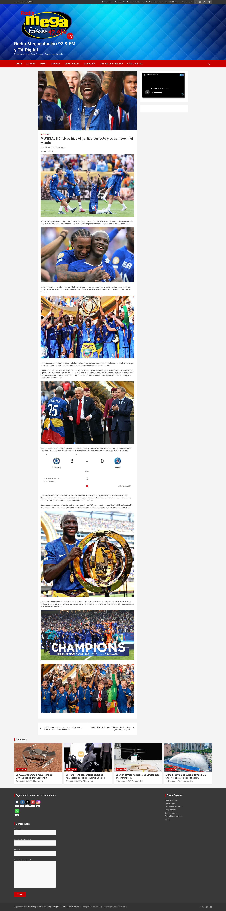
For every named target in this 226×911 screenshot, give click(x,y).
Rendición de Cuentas (153, 2)
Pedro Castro (61, 147)
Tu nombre (18, 829)
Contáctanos (139, 2)
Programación (120, 2)
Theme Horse (95, 907)
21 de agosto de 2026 (124, 781)
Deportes (55, 64)
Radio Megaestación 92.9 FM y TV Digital (43, 907)
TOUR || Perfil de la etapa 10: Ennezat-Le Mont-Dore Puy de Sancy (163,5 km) (111, 728)
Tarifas (129, 2)
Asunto (17, 849)
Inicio (19, 64)
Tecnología (89, 64)
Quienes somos (107, 2)
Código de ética (187, 2)
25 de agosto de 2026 (24, 781)
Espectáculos (72, 64)
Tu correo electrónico (22, 839)
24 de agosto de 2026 (74, 781)
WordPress (122, 907)
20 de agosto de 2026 (173, 781)
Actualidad (21, 739)
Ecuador (30, 64)
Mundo (43, 64)
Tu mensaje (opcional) (22, 860)
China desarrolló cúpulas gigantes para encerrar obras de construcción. (185, 776)
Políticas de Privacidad (171, 2)
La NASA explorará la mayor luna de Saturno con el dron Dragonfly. (34, 776)
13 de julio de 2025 (47, 147)
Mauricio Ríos (38, 781)
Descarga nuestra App (111, 64)
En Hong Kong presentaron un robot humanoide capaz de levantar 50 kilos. (85, 776)
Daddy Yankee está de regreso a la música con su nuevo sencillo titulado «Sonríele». (63, 728)
